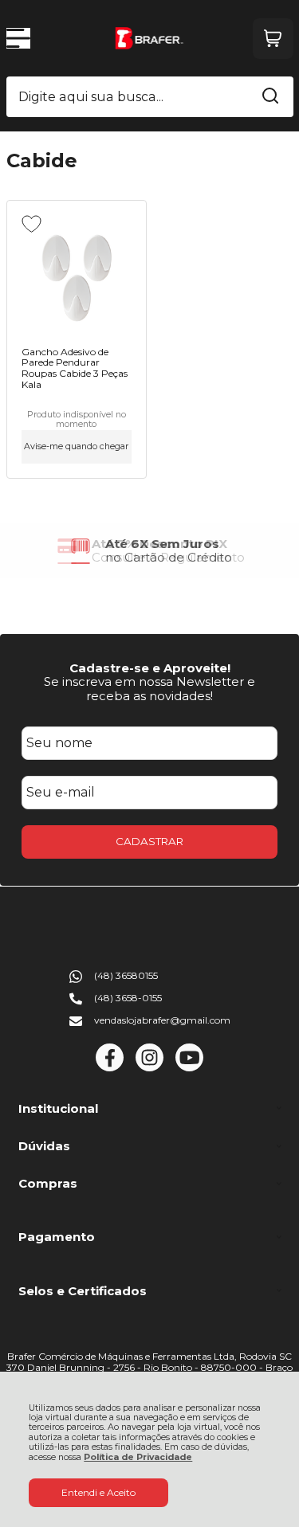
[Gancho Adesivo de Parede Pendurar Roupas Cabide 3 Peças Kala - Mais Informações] (77, 275)
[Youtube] (189, 1068)
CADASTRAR (149, 841)
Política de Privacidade (138, 1457)
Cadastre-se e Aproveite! (149, 667)
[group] (149, 551)
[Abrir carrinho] (273, 38)
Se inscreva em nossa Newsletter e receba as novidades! (149, 688)
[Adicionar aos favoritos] (31, 224)
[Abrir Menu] (18, 38)
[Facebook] (110, 1068)
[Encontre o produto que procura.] (270, 97)
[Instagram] (149, 1068)
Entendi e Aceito (98, 1492)
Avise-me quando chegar (76, 446)
